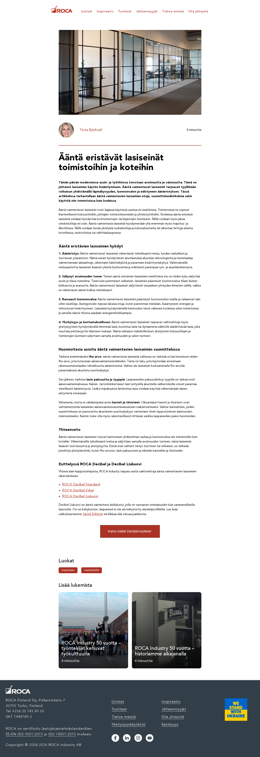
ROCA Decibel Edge (78, 490)
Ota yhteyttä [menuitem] (198, 11)
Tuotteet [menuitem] (125, 11)
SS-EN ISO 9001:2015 (24, 734)
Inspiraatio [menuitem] (105, 11)
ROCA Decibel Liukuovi (80, 496)
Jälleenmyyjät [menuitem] (147, 11)
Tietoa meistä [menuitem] (173, 11)
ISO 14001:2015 (62, 734)
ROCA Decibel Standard (81, 484)
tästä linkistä (93, 514)
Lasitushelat (91, 570)
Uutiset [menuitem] (86, 11)
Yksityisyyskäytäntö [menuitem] (129, 724)
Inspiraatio (68, 570)
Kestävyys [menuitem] (170, 724)
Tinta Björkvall (91, 130)
